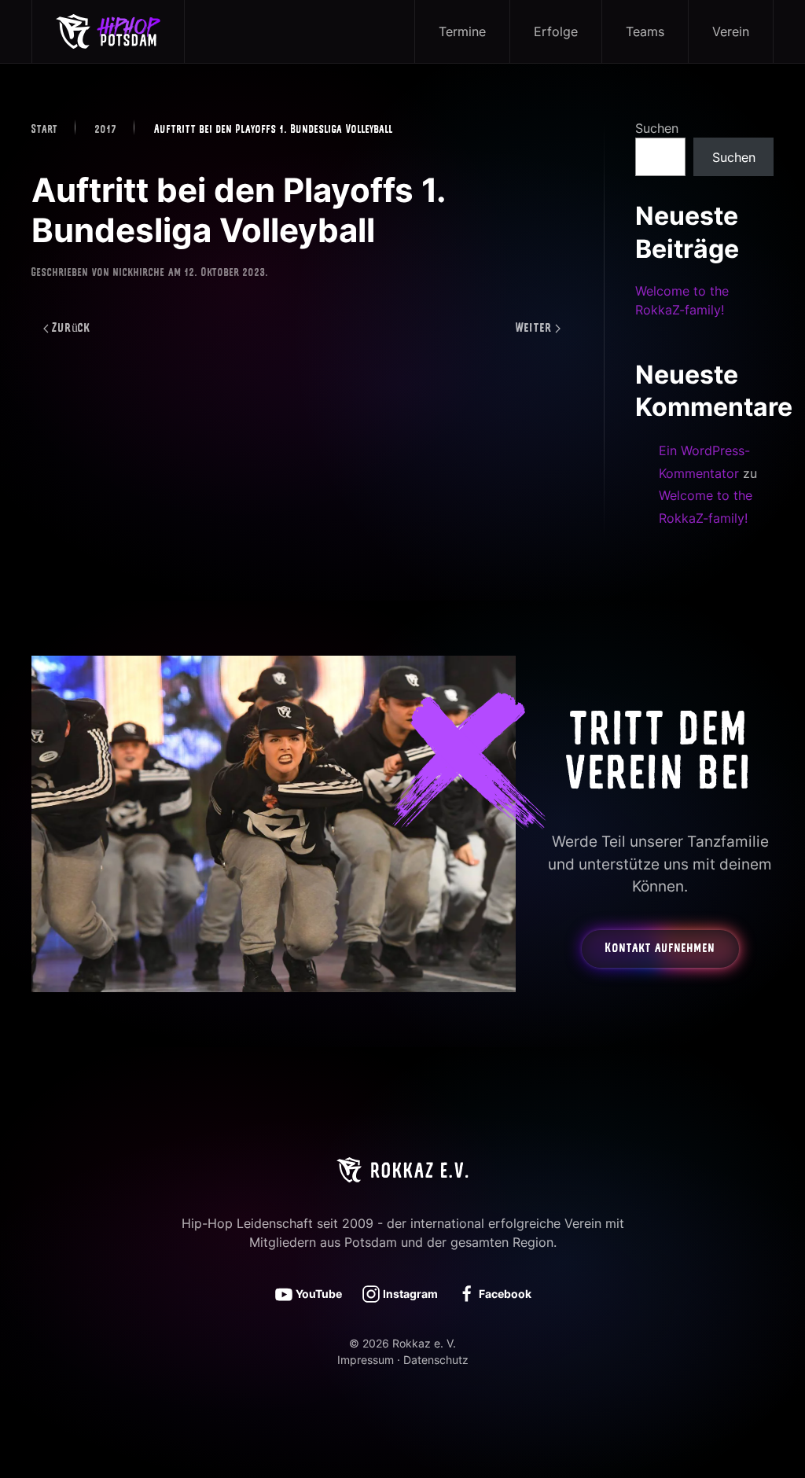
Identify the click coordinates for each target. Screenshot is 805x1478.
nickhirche (139, 273)
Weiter (534, 328)
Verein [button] (730, 31)
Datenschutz (436, 1359)
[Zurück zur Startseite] (108, 31)
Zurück (71, 328)
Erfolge (556, 31)
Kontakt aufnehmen (660, 949)
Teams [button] (645, 31)
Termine (462, 31)
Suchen (656, 128)
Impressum (365, 1359)
